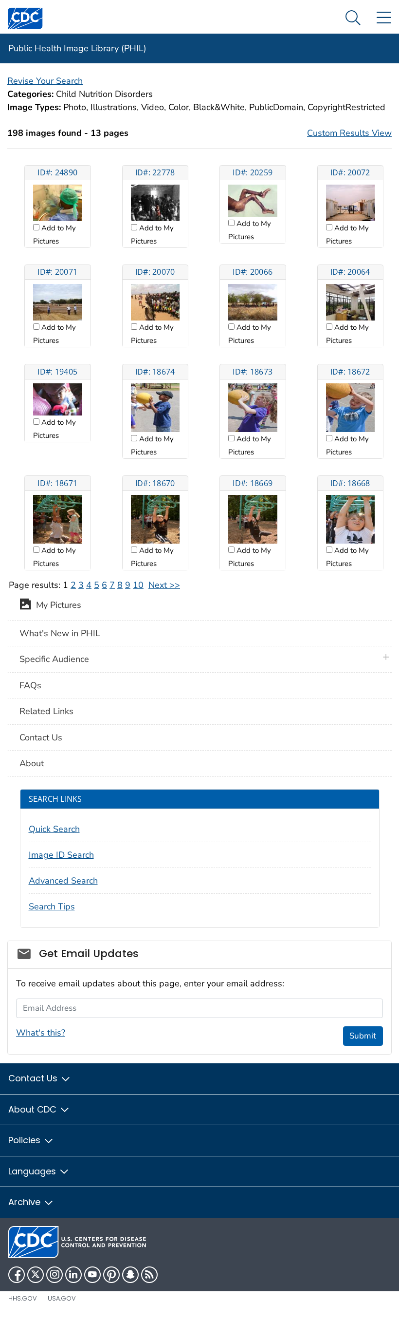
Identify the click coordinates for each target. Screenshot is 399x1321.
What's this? (40, 1032)
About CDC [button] (33, 1109)
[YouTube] (92, 1274)
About (31, 763)
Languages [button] (33, 1171)
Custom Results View (349, 133)
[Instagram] (54, 1274)
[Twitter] (35, 1274)
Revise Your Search (45, 81)
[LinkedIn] (73, 1274)
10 (138, 585)
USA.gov (62, 1298)
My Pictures (56, 605)
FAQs (30, 685)
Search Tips (52, 906)
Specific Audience (54, 659)
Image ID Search (61, 855)
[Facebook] (16, 1274)
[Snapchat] (130, 1274)
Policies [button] (25, 1140)
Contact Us (40, 737)
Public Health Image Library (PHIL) (77, 48)
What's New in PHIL (59, 633)
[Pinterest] (111, 1274)
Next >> (164, 585)
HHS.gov (22, 1298)
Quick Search (54, 829)
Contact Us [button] (34, 1078)
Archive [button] (25, 1202)
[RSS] (149, 1274)
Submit (362, 1035)
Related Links (46, 711)
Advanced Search (63, 881)
